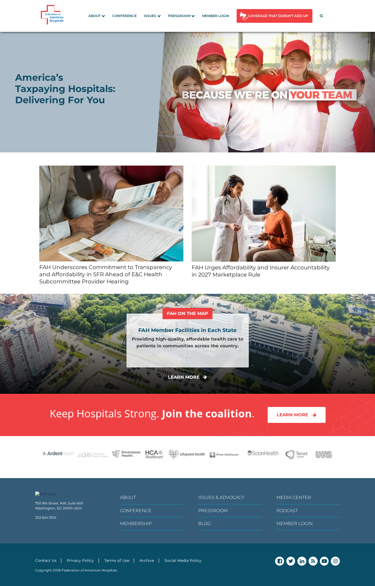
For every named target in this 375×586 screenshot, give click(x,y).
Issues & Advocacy (221, 497)
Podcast (287, 510)
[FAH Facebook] (279, 561)
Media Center (293, 497)
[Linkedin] (301, 561)
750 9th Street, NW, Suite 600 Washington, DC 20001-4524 (59, 505)
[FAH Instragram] (335, 561)
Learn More (292, 414)
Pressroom (179, 16)
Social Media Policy (183, 560)
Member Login (215, 16)
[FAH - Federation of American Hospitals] (53, 16)
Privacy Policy (80, 560)
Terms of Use (116, 560)
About (94, 16)
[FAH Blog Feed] (313, 561)
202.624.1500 (45, 517)
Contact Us (46, 560)
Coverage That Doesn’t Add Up (278, 16)
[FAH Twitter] (290, 561)
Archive (146, 560)
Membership (136, 523)
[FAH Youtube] (324, 561)
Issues (150, 16)
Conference (124, 16)
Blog (204, 523)
